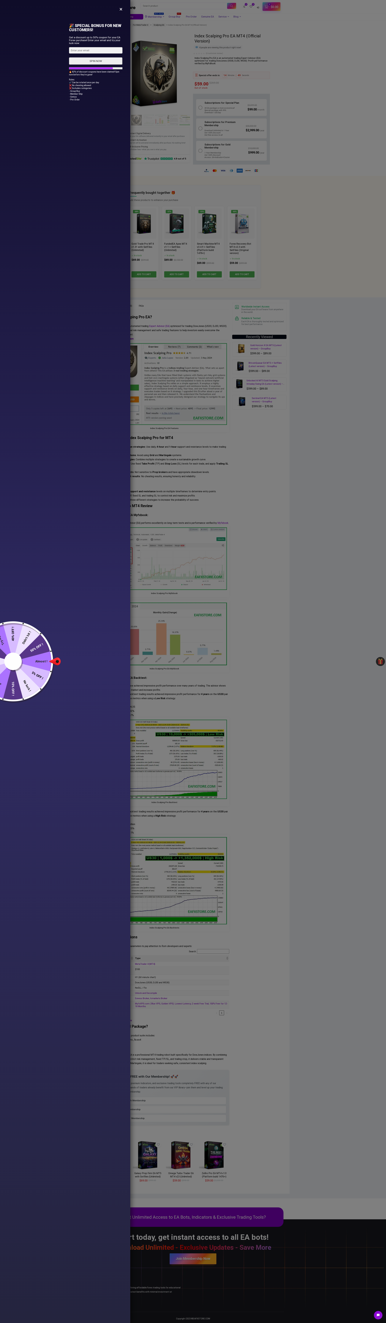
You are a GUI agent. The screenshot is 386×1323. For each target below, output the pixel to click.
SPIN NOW (96, 61)
